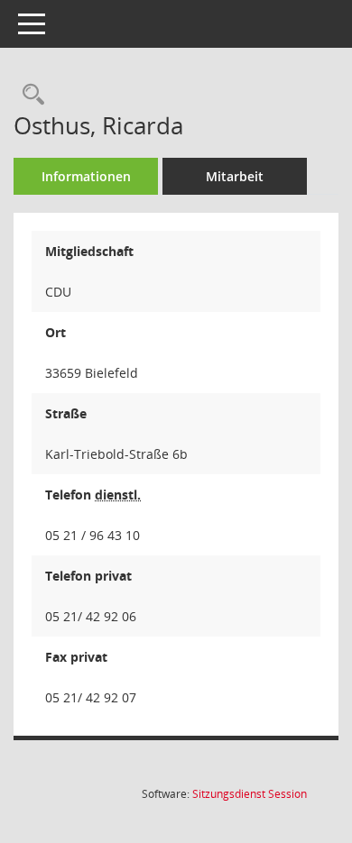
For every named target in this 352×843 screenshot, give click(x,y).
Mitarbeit (235, 176)
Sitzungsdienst (249, 794)
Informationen (86, 176)
